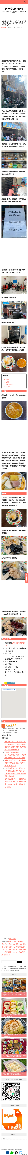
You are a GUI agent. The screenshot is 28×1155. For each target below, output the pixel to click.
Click (26, 578)
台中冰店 (15, 952)
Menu (4, 2)
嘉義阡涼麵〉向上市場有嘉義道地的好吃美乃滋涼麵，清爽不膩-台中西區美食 (15, 762)
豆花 (24, 949)
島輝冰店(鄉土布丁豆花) (16, 941)
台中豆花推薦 (6, 952)
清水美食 (7, 955)
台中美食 (4, 27)
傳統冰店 (19, 944)
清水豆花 (4, 944)
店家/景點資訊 (10, 384)
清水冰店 (12, 944)
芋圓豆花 (8, 380)
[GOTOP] (20, 1153)
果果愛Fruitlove (14, 8)
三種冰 (6, 947)
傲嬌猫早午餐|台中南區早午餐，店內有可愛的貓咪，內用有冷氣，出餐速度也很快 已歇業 (15, 755)
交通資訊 (8, 386)
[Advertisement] (14, 45)
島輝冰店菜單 (17, 949)
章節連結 (5, 375)
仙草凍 (7, 382)
